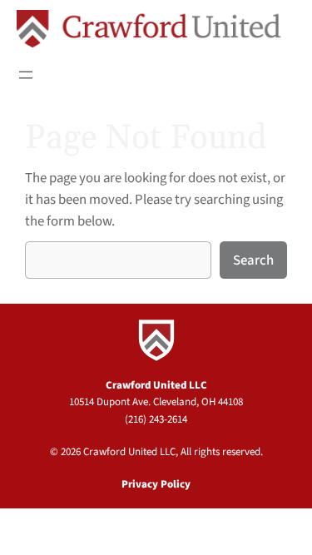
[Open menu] (26, 75)
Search (253, 260)
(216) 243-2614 (156, 419)
